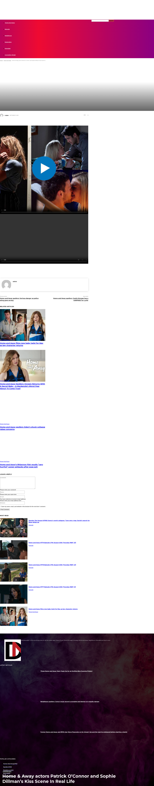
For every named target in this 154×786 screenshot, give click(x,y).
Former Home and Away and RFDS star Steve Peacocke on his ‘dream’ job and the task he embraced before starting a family (84, 732)
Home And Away (10, 23)
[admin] (2, 115)
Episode (7, 29)
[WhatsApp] (51, 121)
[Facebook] (36, 121)
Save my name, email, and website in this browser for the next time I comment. (23, 506)
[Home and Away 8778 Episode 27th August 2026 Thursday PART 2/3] (13, 572)
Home (1, 60)
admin (7, 115)
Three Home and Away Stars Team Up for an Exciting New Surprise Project (66, 671)
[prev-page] (1, 628)
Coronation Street (10, 55)
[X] (41, 121)
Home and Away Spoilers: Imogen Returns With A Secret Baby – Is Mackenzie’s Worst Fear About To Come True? (22, 386)
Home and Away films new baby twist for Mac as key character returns (21, 344)
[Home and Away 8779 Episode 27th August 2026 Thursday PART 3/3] (13, 549)
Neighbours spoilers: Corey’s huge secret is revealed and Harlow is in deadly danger (70, 701)
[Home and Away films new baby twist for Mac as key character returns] (22, 325)
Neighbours (8, 35)
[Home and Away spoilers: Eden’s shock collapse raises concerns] (22, 409)
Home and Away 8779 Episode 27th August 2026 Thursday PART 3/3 (52, 542)
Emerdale (7, 48)
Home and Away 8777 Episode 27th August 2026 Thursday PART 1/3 (52, 587)
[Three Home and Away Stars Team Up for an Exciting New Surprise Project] (19, 682)
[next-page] (4, 628)
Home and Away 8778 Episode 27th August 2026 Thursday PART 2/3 (52, 565)
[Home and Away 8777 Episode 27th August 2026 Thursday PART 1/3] (13, 594)
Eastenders (8, 42)
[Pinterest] (46, 121)
